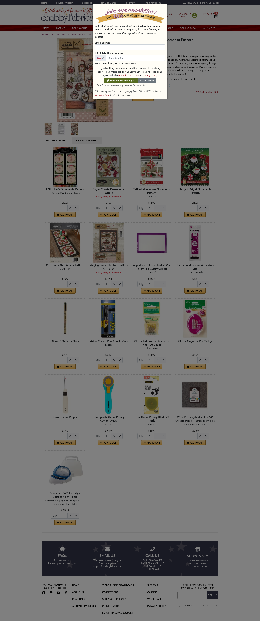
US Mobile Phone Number (110, 53)
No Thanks (148, 80)
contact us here (102, 94)
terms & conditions (128, 75)
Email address (102, 42)
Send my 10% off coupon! (122, 80)
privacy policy (150, 75)
